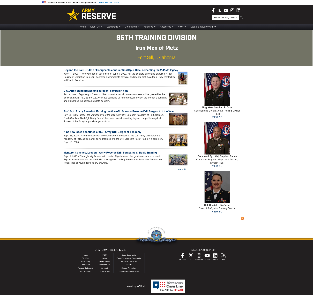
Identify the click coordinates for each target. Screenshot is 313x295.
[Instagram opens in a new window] (232, 10)
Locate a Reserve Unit (201, 26)
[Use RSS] (223, 256)
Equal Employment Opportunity (129, 258)
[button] (110, 2)
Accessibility (85, 261)
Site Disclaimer (85, 271)
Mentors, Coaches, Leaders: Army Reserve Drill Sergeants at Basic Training (110, 152)
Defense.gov (105, 271)
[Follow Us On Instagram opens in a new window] (199, 256)
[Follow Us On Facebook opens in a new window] (183, 256)
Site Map (85, 258)
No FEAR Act (104, 261)
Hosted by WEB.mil (135, 286)
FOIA (105, 255)
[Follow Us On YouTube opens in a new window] (207, 256)
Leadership (112, 26)
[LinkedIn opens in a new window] (238, 10)
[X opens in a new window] (219, 10)
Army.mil (104, 268)
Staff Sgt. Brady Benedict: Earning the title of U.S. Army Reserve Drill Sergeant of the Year (119, 111)
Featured (148, 26)
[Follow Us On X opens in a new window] (191, 256)
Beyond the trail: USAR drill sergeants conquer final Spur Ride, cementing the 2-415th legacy (121, 70)
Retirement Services (129, 261)
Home (83, 26)
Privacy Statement (85, 268)
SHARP (129, 265)
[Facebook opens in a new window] (213, 10)
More (181, 169)
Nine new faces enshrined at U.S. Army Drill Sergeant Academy (102, 132)
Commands (131, 26)
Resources (165, 26)
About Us (95, 26)
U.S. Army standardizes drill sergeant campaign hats (96, 90)
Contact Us (85, 265)
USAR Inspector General (129, 271)
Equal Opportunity (129, 255)
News (181, 26)
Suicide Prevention (128, 268)
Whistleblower (104, 265)
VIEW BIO (217, 117)
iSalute (104, 258)
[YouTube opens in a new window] (226, 10)
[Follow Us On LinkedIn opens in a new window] (215, 256)
